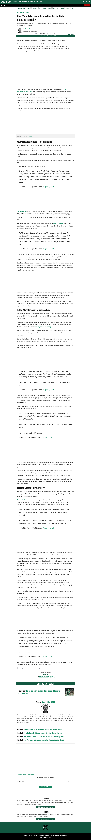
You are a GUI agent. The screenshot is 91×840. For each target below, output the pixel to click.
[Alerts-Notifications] (5, 5)
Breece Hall (21, 500)
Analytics (24, 2)
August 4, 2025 (48, 187)
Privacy (47, 835)
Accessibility (63, 835)
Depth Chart (34, 8)
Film (20, 2)
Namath (67, 8)
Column (27, 12)
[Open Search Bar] (84, 2)
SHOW (30, 136)
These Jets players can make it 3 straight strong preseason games (39, 692)
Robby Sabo (28, 28)
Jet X (18, 12)
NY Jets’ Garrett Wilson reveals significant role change (42, 733)
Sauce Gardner (58, 223)
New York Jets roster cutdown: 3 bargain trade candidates (43, 739)
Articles (22, 12)
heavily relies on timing (43, 327)
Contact (31, 835)
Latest (29, 8)
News (72, 34)
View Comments (45, 786)
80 (57, 8)
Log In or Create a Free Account (26, 774)
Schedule (44, 8)
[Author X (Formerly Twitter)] (52, 702)
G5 (39, 8)
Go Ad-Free (87, 5)
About (25, 835)
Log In (81, 5)
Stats (54, 8)
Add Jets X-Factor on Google (46, 677)
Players (36, 2)
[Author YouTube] (54, 702)
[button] (88, 2)
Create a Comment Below (46, 676)
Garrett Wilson (22, 211)
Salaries (62, 8)
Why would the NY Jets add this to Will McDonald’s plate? (43, 736)
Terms (52, 835)
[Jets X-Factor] (6, 2)
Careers (36, 835)
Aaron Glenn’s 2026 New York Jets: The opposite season (42, 729)
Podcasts (30, 2)
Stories (15, 2)
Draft (72, 8)
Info (41, 2)
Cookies (57, 835)
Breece (49, 8)
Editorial (41, 835)
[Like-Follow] (8, 5)
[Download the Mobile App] (2, 5)
